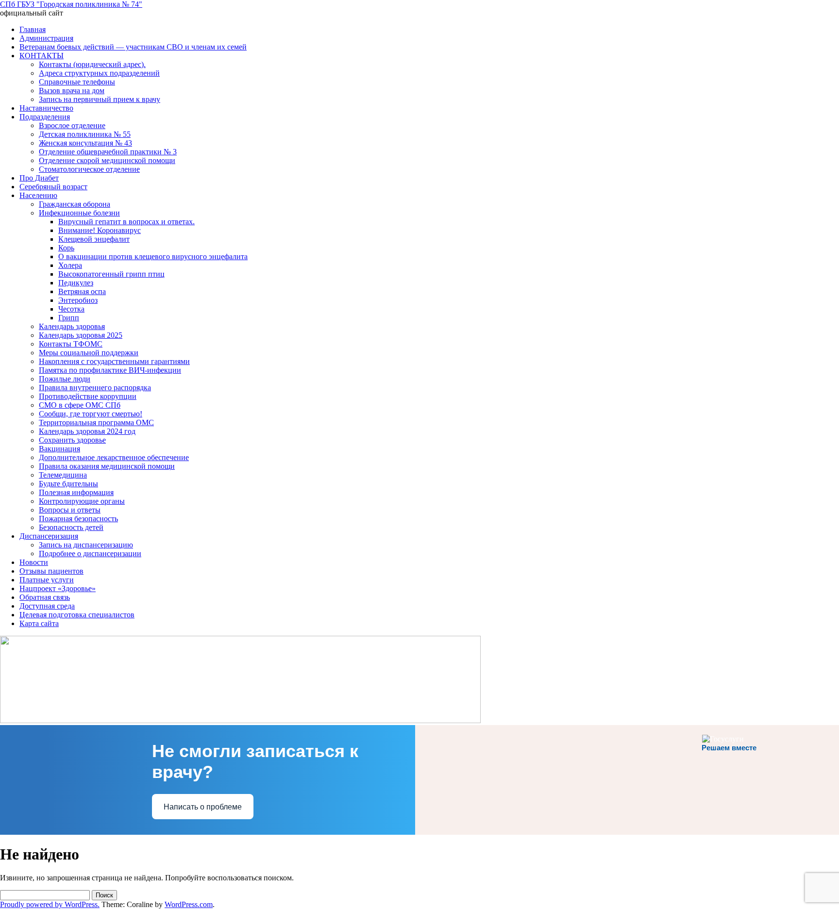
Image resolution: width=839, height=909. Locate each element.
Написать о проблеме (203, 807)
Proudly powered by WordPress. (50, 904)
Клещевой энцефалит (94, 239)
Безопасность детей (71, 527)
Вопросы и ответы (70, 510)
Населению (38, 195)
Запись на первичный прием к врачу (99, 99)
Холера (70, 265)
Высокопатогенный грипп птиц (111, 274)
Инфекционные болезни (79, 213)
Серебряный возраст (53, 186)
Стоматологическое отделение (89, 169)
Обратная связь (44, 597)
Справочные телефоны (77, 82)
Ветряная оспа (82, 291)
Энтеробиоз (78, 300)
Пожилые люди (64, 379)
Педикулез (75, 283)
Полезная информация (76, 492)
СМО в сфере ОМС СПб (79, 405)
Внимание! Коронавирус (99, 230)
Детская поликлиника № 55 (85, 134)
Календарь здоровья (72, 326)
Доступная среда (47, 606)
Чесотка (71, 309)
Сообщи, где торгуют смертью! (90, 414)
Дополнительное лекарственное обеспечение (114, 457)
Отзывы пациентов (51, 571)
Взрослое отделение (72, 125)
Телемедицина (63, 475)
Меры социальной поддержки (88, 352)
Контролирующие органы (82, 501)
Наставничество (46, 108)
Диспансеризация (48, 536)
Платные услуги (46, 580)
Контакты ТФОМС (70, 344)
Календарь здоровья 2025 (80, 335)
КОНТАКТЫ (41, 55)
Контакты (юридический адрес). (92, 64)
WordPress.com (189, 904)
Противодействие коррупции (87, 396)
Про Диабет (39, 178)
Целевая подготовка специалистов (76, 615)
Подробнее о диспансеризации (90, 553)
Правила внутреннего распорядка (95, 387)
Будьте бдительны (68, 483)
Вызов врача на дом (71, 90)
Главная (32, 29)
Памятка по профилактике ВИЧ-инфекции (110, 370)
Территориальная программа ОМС (96, 422)
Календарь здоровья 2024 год (87, 431)
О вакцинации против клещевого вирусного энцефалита (153, 256)
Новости (33, 562)
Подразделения (44, 117)
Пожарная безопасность (78, 518)
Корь (66, 248)
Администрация (46, 38)
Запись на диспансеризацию (86, 545)
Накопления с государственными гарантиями (114, 361)
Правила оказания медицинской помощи (107, 466)
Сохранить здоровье (72, 440)
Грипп (68, 318)
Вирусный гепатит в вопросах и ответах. (126, 221)
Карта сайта (39, 623)
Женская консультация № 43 (85, 143)
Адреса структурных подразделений (99, 73)
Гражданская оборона (74, 204)
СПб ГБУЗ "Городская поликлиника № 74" (71, 4)
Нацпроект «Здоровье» (57, 588)
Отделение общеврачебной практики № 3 (108, 152)
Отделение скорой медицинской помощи (107, 160)
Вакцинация (59, 449)
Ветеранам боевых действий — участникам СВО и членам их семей (133, 47)
